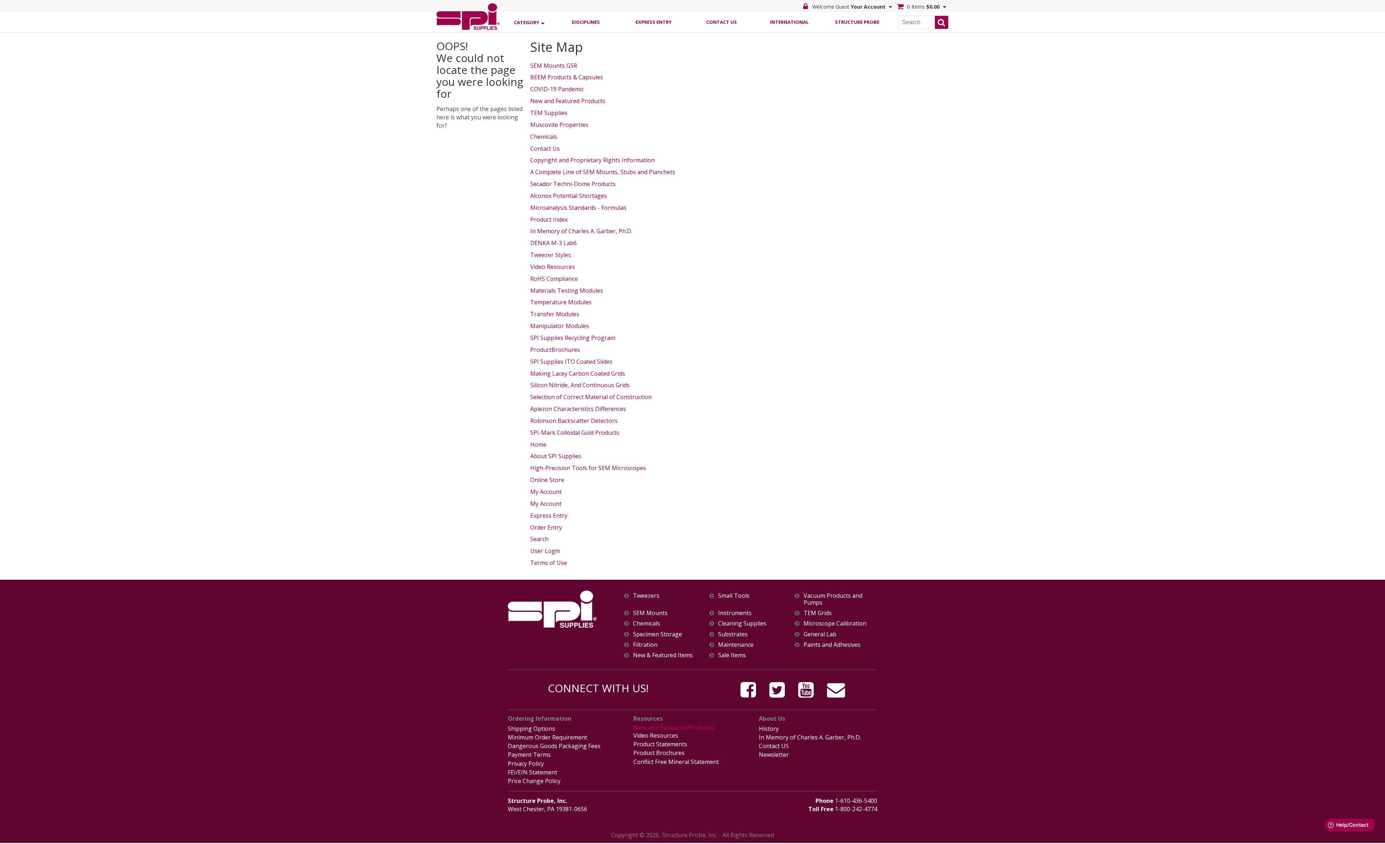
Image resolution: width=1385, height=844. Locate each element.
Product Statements (660, 744)
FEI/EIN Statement (532, 772)
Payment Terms (529, 755)
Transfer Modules (554, 314)
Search (539, 539)
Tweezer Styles (550, 255)
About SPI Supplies (555, 456)
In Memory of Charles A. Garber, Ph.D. (581, 231)
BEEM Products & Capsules (566, 77)
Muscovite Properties (559, 125)
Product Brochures (659, 753)
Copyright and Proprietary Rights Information (592, 160)
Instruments (735, 613)
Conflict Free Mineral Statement (676, 762)
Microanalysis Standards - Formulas (578, 208)
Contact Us (721, 22)
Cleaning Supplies (742, 623)
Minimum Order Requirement (547, 737)
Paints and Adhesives (832, 644)
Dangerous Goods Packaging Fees (554, 746)
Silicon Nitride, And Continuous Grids (580, 385)
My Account (546, 492)
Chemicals (543, 137)
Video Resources (552, 267)
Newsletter (774, 755)
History (769, 729)
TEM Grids (818, 613)
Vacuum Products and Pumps (833, 599)
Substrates (733, 634)
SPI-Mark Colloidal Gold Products (574, 433)
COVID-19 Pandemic (557, 89)
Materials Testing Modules (566, 291)
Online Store (547, 480)
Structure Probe (857, 22)
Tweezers (646, 595)
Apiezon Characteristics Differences (578, 409)
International (789, 22)
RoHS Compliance (554, 279)
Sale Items (732, 655)
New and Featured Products (567, 101)
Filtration (645, 644)
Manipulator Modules (559, 326)
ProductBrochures (555, 350)
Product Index (549, 220)
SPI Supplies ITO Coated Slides (571, 362)
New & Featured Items (663, 655)
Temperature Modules (561, 302)
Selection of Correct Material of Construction (591, 397)
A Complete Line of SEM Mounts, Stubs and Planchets (602, 172)
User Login (545, 551)
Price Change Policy (534, 781)
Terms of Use (548, 563)
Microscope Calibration (835, 623)
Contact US (774, 746)
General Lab (820, 634)
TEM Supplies (548, 113)
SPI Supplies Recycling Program (572, 338)
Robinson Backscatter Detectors (573, 421)
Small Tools (733, 595)
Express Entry (654, 22)
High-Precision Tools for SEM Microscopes (588, 468)
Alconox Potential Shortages (568, 196)
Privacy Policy (526, 764)
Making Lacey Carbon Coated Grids (577, 373)
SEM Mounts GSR (553, 66)
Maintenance (735, 644)
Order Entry (546, 527)
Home (538, 444)
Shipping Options (531, 729)
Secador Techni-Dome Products (573, 184)
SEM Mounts (650, 613)
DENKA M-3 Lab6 (553, 243)
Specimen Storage (657, 634)
